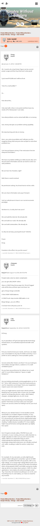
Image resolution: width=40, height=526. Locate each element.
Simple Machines (28, 521)
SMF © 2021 (18, 521)
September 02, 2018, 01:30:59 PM (15, 328)
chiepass (14, 263)
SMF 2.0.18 (10, 521)
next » (36, 41)
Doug (10, 41)
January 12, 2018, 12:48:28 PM (11, 64)
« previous (31, 41)
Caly (12, 319)
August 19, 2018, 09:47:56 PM (14, 273)
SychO (26, 522)
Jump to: (20, 505)
